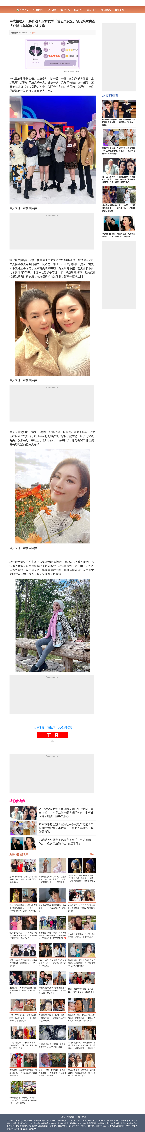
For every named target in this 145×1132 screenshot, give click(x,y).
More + (93, 854)
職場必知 (65, 9)
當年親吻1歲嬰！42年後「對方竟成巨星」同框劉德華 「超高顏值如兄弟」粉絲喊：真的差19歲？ (81, 1018)
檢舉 (34, 33)
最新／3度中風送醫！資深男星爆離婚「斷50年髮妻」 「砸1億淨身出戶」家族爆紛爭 (23, 1018)
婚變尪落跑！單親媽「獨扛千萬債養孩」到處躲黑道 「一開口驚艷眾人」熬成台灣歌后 (81, 963)
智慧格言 (79, 9)
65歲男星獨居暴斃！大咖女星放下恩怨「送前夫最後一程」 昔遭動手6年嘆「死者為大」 (52, 990)
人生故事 (52, 9)
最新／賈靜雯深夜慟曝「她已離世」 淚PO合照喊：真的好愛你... (82, 990)
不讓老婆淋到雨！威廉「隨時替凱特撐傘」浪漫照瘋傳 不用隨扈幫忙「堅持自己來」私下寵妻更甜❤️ (52, 935)
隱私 (63, 1117)
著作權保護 (81, 1117)
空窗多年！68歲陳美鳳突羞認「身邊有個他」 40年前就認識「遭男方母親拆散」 (23, 1073)
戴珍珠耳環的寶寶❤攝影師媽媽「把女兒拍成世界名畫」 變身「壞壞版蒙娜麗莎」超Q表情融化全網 (81, 878)
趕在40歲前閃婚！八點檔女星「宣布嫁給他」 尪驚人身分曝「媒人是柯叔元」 (23, 879)
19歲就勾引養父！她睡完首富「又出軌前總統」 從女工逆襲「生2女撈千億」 (65, 841)
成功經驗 (106, 9)
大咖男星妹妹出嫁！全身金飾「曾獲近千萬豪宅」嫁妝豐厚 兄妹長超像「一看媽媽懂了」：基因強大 (81, 1045)
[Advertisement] (52, 234)
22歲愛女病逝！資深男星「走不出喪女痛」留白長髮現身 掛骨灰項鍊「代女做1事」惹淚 (81, 1073)
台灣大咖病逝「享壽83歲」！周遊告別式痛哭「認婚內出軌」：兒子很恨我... (23, 963)
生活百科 (38, 9)
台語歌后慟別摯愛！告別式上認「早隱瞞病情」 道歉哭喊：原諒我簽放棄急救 (52, 1018)
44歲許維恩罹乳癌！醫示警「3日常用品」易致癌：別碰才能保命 (81, 935)
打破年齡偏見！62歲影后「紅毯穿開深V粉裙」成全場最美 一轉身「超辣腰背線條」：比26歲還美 (52, 879)
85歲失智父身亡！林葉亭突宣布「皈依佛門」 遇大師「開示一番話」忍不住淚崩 (23, 1045)
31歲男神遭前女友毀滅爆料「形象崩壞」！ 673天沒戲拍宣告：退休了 (52, 908)
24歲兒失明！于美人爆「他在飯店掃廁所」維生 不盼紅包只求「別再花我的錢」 (52, 963)
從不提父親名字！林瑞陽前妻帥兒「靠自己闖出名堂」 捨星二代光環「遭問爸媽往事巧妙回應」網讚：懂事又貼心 (66, 813)
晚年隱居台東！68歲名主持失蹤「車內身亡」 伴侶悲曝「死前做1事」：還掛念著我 (23, 1100)
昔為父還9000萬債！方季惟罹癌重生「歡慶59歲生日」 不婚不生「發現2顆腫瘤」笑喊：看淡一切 (23, 908)
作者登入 (24, 9)
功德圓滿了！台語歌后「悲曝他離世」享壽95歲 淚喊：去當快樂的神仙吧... (81, 908)
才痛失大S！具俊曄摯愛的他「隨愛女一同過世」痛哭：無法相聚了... (23, 990)
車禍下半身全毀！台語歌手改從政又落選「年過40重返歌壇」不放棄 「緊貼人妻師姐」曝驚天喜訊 (66, 828)
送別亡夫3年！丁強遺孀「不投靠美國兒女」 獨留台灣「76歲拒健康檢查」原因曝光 (52, 1073)
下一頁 (52, 735)
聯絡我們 (71, 1117)
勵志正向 (92, 9)
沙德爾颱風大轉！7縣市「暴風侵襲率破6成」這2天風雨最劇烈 (52, 1045)
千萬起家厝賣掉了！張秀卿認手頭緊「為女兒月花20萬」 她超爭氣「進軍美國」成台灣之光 (23, 935)
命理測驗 (119, 9)
